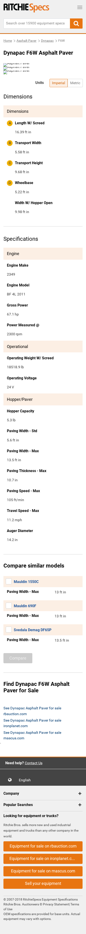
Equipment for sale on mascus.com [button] (43, 871)
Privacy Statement (56, 904)
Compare (17, 658)
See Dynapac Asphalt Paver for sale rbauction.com (32, 711)
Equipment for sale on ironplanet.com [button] (43, 858)
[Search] (76, 23)
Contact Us (33, 763)
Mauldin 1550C (26, 582)
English (26, 780)
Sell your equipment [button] (43, 883)
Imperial (58, 83)
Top (78, 927)
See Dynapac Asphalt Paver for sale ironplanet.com (32, 723)
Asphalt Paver (26, 40)
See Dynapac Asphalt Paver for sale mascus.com (32, 735)
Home (7, 40)
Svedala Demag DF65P (32, 630)
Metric (75, 83)
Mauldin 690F (25, 606)
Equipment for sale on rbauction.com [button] (43, 846)
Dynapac (47, 40)
